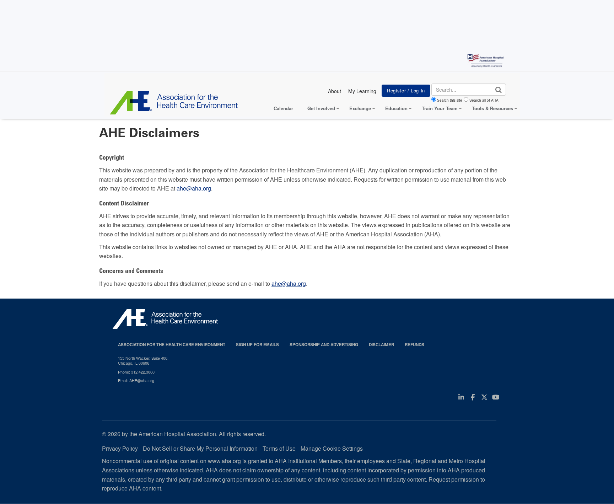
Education (396, 108)
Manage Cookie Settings (332, 448)
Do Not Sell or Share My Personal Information (200, 448)
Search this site (449, 100)
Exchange (360, 108)
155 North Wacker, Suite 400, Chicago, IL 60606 (143, 360)
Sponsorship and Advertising (324, 345)
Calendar (283, 108)
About (334, 91)
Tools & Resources (492, 108)
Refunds (414, 345)
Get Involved (321, 108)
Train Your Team (440, 108)
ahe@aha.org (194, 188)
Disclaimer (381, 345)
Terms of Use (279, 448)
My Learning (362, 91)
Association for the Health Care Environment (171, 345)
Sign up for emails (257, 345)
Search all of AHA (484, 100)
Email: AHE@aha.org (136, 380)
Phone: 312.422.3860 (136, 371)
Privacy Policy (120, 448)
